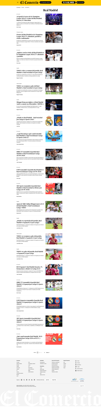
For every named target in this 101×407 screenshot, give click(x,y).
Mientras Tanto (42, 374)
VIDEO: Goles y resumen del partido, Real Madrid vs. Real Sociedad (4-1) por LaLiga (30, 71)
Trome (64, 366)
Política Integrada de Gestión (55, 370)
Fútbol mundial (19, 83)
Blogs (29, 370)
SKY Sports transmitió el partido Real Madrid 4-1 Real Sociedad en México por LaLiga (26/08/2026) (29, 188)
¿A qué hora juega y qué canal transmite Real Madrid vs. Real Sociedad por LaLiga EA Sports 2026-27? (30, 135)
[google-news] (34, 379)
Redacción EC (19, 45)
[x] (24, 379)
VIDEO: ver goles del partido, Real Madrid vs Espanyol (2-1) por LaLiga (30, 252)
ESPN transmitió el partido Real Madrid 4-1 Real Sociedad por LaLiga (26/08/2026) (30, 171)
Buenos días (42, 369)
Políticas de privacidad (55, 367)
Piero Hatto (18, 63)
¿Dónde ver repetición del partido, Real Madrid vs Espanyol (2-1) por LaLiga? (29, 221)
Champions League (20, 32)
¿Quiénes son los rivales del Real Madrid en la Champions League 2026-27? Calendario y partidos (30, 54)
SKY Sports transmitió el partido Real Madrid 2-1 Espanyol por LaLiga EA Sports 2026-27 (30, 320)
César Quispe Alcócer (20, 144)
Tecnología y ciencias (31, 363)
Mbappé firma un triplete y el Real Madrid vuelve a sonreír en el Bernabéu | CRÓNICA (30, 103)
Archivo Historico (31, 369)
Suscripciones (42, 362)
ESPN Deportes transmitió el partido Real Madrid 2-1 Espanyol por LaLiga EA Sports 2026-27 (30, 302)
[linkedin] (31, 379)
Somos (18, 371)
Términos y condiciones (55, 362)
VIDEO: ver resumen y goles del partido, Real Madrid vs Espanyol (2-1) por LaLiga (29, 237)
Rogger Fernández (20, 94)
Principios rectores (55, 363)
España (18, 68)
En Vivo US (18, 14)
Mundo (18, 374)
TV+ (29, 366)
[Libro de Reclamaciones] (82, 380)
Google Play (54, 379)
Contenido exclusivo (20, 373)
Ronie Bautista (19, 196)
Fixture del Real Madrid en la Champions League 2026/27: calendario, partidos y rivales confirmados (30, 36)
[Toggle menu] (18, 2)
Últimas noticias (19, 363)
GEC (64, 362)
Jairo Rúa (18, 126)
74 (44, 352)
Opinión (18, 369)
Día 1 (41, 373)
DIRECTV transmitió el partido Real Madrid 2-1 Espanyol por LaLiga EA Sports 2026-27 (30, 284)
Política (18, 366)
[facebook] (21, 379)
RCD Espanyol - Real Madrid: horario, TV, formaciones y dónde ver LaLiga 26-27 (30, 268)
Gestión (64, 363)
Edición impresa (30, 371)
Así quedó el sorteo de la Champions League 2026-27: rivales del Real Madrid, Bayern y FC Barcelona (29, 18)
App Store (47, 379)
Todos (41, 367)
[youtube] (29, 379)
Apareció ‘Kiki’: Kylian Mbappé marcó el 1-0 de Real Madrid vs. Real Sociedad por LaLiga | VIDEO (30, 206)
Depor (64, 367)
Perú (29, 362)
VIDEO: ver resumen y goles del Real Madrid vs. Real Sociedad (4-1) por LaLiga (29, 87)
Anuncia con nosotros (55, 366)
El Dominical (30, 367)
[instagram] (26, 379)
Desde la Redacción (43, 370)
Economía (18, 367)
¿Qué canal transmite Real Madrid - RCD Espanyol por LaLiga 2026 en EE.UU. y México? (29, 338)
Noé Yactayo (19, 27)
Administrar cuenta (43, 363)
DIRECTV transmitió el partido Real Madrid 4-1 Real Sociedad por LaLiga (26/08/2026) (28, 153)
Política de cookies (55, 371)
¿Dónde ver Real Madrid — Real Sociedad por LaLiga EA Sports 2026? (29, 118)
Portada (18, 362)
